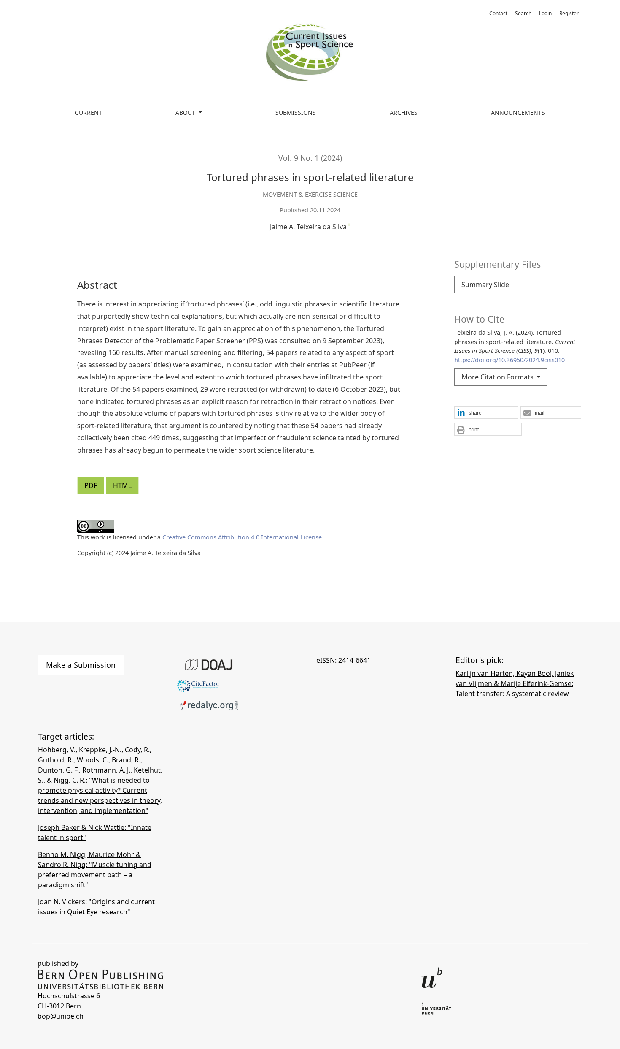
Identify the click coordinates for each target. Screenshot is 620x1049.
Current (88, 112)
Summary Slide (485, 284)
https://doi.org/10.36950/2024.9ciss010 (509, 360)
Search (523, 13)
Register (569, 13)
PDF (90, 485)
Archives (404, 112)
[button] (486, 413)
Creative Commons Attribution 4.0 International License (242, 537)
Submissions (295, 112)
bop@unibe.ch (61, 1016)
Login (545, 13)
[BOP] (101, 979)
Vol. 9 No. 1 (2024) (310, 158)
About (186, 112)
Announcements (518, 112)
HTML (122, 485)
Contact (498, 13)
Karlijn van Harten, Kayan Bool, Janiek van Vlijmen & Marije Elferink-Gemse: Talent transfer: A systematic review (515, 683)
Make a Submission (81, 665)
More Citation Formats (498, 377)
